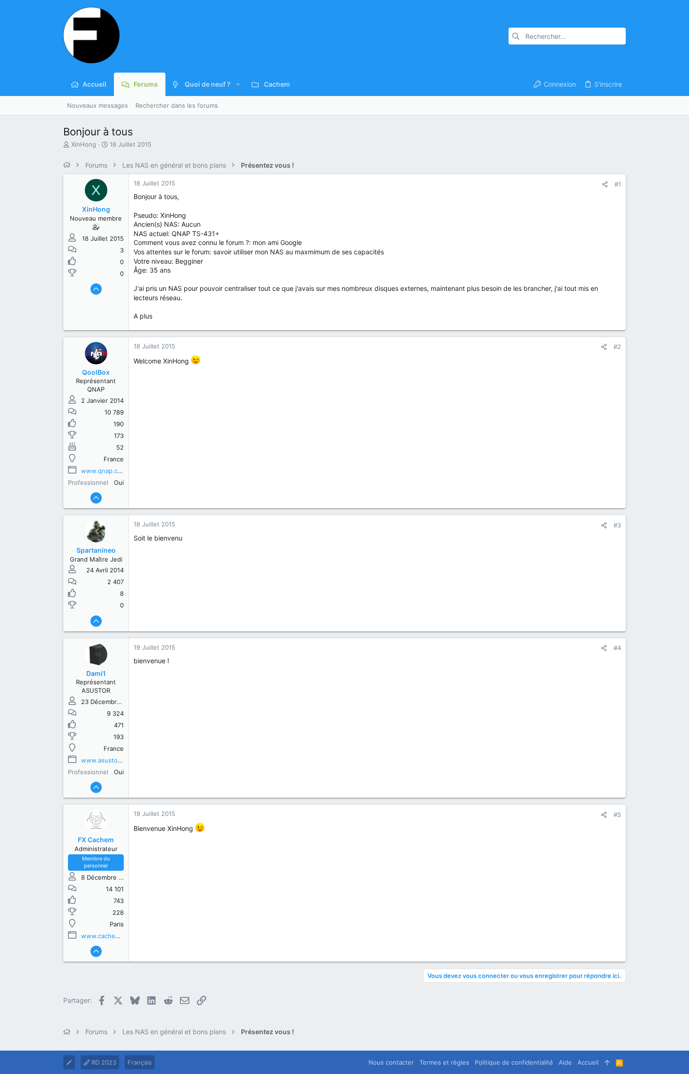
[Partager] (605, 184)
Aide (565, 1062)
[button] (238, 84)
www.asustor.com (107, 760)
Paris (117, 924)
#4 (617, 648)
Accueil (588, 1062)
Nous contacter (391, 1062)
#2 (617, 346)
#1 (617, 184)
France (114, 459)
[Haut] (607, 1062)
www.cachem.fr (104, 936)
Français (139, 1062)
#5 (617, 814)
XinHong (83, 144)
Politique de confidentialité (514, 1062)
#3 (617, 525)
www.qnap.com (104, 470)
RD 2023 (103, 1062)
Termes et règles (444, 1062)
